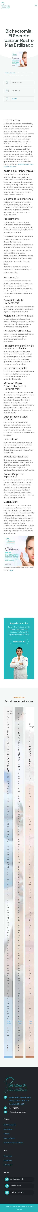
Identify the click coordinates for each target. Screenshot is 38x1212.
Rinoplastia (12, 714)
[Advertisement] (19, 594)
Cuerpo (32, 727)
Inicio (7, 73)
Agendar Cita (19, 641)
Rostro (12, 73)
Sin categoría (22, 725)
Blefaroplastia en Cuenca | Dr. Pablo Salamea (20, 881)
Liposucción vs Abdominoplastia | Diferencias (31, 881)
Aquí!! (11, 570)
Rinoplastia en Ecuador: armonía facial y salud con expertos (9, 881)
